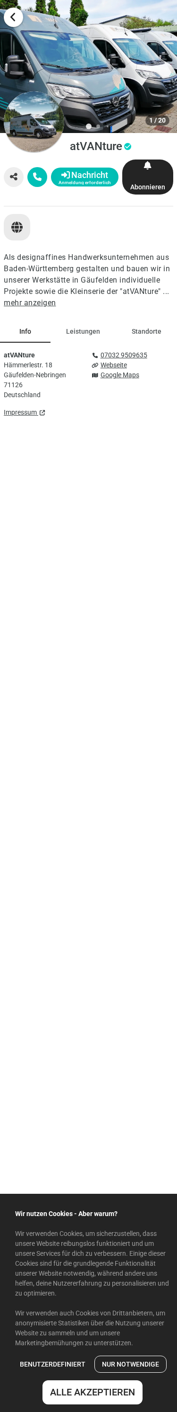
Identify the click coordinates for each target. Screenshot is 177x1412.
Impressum (21, 412)
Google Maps (120, 375)
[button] (88, 66)
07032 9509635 (124, 355)
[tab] (25, 331)
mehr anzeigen (30, 302)
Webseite (114, 365)
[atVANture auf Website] (17, 227)
